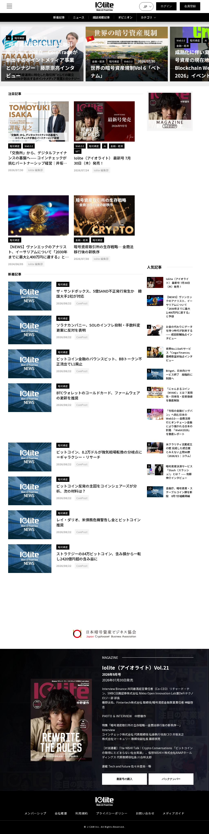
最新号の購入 (124, 778)
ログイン (166, 6)
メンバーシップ (35, 813)
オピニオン (125, 17)
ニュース (78, 17)
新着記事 (59, 17)
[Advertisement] (38, 184)
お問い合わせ (145, 813)
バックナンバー (171, 778)
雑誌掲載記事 (101, 17)
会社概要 (61, 813)
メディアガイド (174, 813)
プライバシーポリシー (112, 813)
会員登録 (190, 6)
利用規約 (81, 813)
